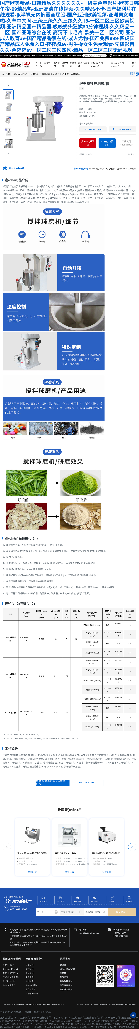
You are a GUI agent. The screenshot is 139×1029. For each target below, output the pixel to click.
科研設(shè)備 (32, 993)
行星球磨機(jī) (66, 989)
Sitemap (80, 1004)
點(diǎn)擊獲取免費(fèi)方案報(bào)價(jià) (52, 782)
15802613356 (94, 129)
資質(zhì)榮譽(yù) (11, 973)
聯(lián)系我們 (9, 985)
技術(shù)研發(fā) (11, 977)
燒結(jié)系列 (31, 985)
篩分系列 (30, 973)
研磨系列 (35, 73)
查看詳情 (32, 871)
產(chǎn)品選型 (88, 143)
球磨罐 (63, 964)
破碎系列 (30, 969)
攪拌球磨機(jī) (66, 981)
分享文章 (130, 154)
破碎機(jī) (64, 977)
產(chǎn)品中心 (20, 73)
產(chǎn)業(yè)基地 (10, 969)
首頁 (8, 73)
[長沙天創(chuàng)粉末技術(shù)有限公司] (16, 64)
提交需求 (121, 911)
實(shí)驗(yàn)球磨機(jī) (67, 969)
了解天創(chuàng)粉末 (126, 143)
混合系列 (30, 977)
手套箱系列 (31, 989)
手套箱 (63, 973)
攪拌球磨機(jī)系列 (50, 73)
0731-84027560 (123, 129)
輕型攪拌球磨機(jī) (71, 73)
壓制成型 (30, 981)
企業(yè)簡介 (8, 964)
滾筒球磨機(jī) (66, 985)
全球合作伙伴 (9, 981)
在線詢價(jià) (108, 143)
